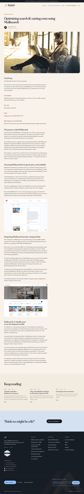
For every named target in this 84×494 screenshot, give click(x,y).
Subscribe (75, 482)
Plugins (63, 5)
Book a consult (10, 482)
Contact (20, 482)
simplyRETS (12, 243)
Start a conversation (54, 421)
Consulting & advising (36, 456)
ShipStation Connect (53, 449)
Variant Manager (52, 444)
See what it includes (54, 1)
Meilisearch (7, 116)
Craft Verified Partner (10, 462)
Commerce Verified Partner (11, 464)
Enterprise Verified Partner (11, 466)
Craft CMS (14, 116)
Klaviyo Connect (52, 447)
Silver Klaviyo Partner (10, 468)
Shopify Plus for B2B (36, 442)
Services (44, 5)
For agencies (34, 459)
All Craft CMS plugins (53, 439)
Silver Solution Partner (10, 470)
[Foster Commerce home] (9, 5)
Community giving (69, 449)
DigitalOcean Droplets (31, 191)
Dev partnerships (28, 482)
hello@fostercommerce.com (74, 491)
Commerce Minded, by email (59, 479)
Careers (67, 447)
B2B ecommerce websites (37, 439)
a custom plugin (34, 258)
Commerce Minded (71, 5)
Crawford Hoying (40, 132)
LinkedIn (6, 447)
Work (78, 5)
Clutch (12, 447)
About (66, 442)
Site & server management (37, 451)
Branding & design (35, 454)
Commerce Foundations (54, 5)
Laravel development (36, 449)
